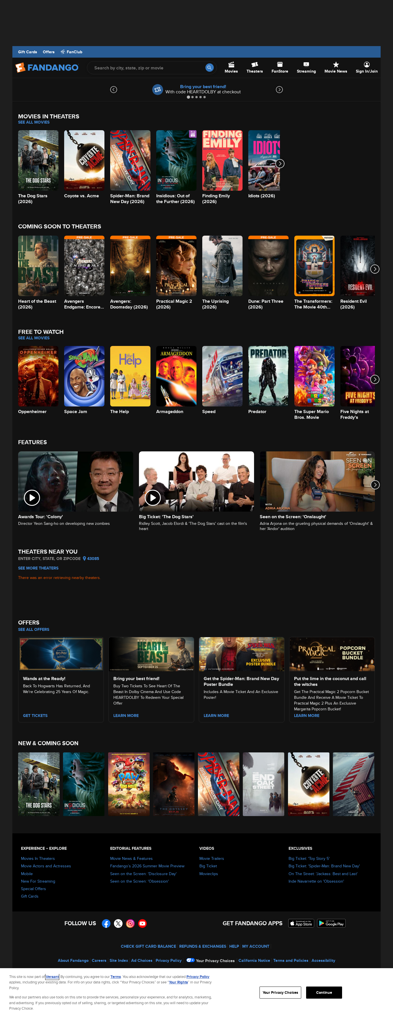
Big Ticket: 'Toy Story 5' (309, 858)
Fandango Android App (331, 923)
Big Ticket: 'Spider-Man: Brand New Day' (324, 866)
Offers (49, 52)
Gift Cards (27, 52)
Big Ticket (208, 866)
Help (234, 946)
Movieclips (208, 874)
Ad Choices (141, 960)
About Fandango (73, 960)
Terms (115, 976)
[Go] (209, 67)
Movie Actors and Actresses (46, 866)
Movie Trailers (211, 858)
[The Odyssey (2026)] (174, 784)
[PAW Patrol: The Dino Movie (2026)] (129, 784)
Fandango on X (118, 923)
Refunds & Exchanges (202, 946)
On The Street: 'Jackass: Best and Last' (323, 874)
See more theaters (38, 568)
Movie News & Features (131, 858)
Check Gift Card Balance (148, 946)
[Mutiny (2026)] (354, 784)
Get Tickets (35, 715)
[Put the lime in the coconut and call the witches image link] (332, 653)
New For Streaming (38, 881)
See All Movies (33, 122)
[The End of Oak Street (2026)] (264, 784)
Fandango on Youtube (142, 923)
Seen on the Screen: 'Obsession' (139, 881)
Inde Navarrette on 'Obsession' (316, 881)
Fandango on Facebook (106, 923)
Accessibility (323, 960)
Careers (99, 960)
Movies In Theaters (38, 858)
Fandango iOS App (301, 923)
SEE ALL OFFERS (33, 629)
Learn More (216, 715)
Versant (52, 976)
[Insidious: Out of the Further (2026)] (84, 784)
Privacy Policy (169, 960)
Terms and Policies (290, 960)
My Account (255, 946)
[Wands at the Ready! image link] (61, 653)
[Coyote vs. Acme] (309, 784)
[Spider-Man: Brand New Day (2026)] (219, 784)
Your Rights (178, 982)
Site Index (119, 960)
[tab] (188, 97)
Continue (324, 992)
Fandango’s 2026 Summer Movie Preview (147, 866)
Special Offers (33, 889)
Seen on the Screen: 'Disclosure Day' (143, 874)
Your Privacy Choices (215, 960)
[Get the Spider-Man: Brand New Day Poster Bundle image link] (241, 653)
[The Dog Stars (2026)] (39, 784)
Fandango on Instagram (130, 923)
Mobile (27, 874)
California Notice (254, 960)
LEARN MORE (126, 715)
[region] (196, 993)
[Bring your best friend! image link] (151, 653)
